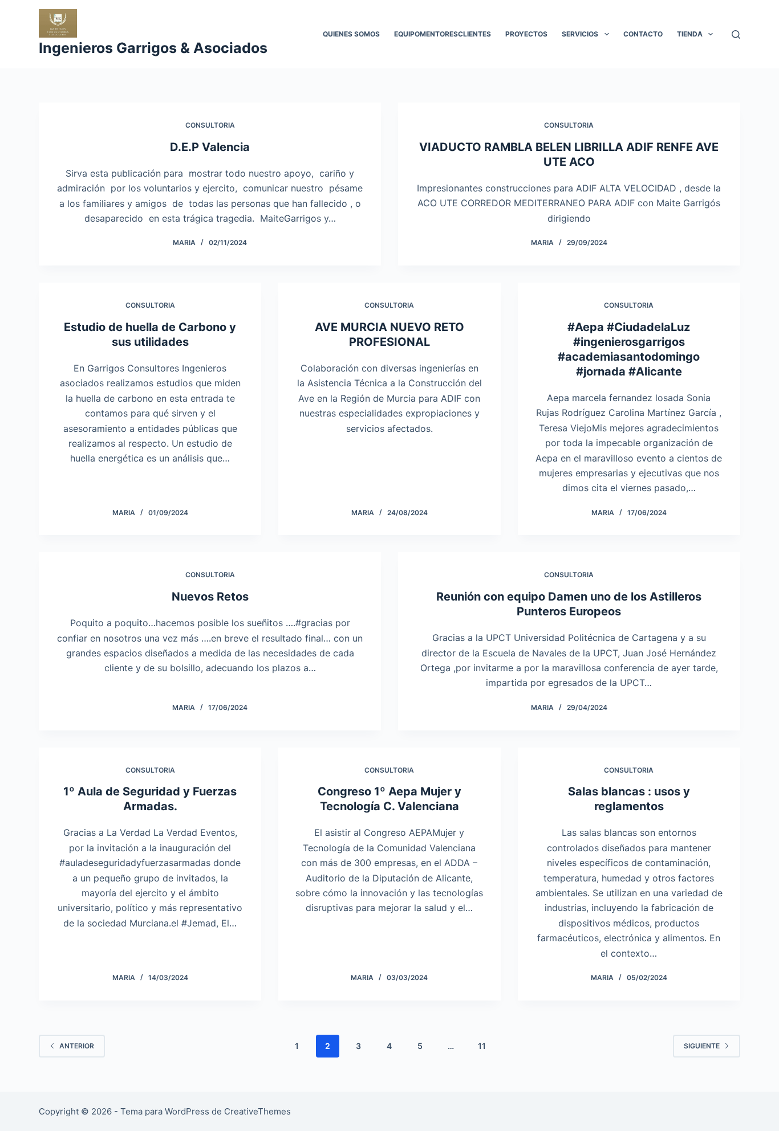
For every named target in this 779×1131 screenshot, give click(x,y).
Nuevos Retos (210, 596)
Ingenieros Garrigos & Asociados (153, 47)
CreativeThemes (257, 1111)
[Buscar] (736, 34)
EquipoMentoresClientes (442, 34)
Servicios (580, 34)
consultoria (210, 125)
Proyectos (526, 34)
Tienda (690, 34)
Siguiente (702, 1046)
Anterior (76, 1046)
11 (482, 1046)
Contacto (643, 34)
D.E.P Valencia (210, 147)
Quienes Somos (351, 34)
